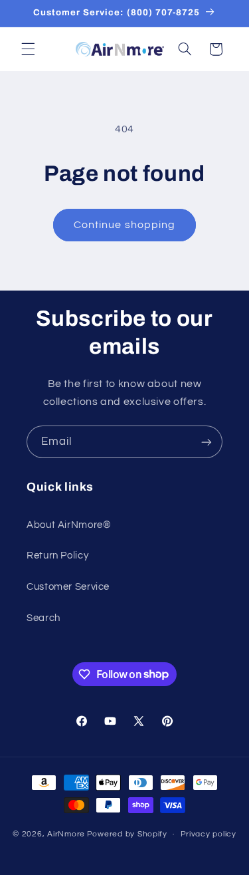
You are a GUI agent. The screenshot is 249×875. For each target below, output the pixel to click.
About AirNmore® (69, 525)
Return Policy (57, 556)
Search (43, 618)
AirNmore (66, 834)
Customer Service (68, 587)
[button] (28, 49)
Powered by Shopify (127, 834)
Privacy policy (208, 834)
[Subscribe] (206, 442)
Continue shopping (124, 224)
